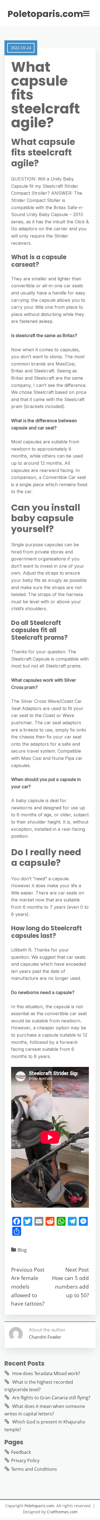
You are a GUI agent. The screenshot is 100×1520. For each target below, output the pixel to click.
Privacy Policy (25, 1460)
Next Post (77, 1269)
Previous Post (27, 1269)
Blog (22, 1250)
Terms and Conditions (34, 1469)
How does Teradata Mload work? (46, 1373)
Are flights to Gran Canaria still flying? (51, 1398)
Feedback (21, 1452)
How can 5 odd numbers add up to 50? (70, 1286)
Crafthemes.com (62, 1511)
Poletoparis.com (45, 14)
